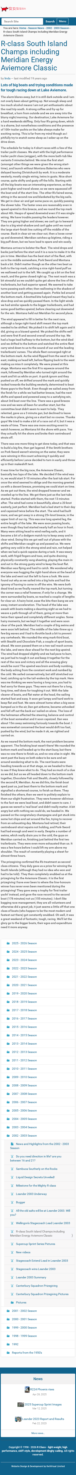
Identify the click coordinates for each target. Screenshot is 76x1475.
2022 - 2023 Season (24, 968)
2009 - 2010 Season (24, 1077)
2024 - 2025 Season (24, 951)
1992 (14, 1344)
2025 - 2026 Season (24, 943)
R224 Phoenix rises (42, 1389)
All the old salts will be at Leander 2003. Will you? (40, 1212)
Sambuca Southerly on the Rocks (36, 1168)
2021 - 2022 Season (24, 976)
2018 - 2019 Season (24, 1001)
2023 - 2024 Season (24, 960)
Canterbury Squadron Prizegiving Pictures (42, 1294)
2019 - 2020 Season (24, 993)
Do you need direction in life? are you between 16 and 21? (35, 1158)
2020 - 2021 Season (24, 985)
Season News (36, 28)
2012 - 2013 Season (24, 1052)
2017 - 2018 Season (24, 1010)
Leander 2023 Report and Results (42, 1419)
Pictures (20, 1302)
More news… (38, 1433)
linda (7, 78)
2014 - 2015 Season (24, 1035)
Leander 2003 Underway (31, 1194)
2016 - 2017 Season (24, 1018)
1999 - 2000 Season (24, 1327)
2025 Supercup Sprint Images (43, 1404)
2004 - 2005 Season (24, 1118)
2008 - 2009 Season (24, 1085)
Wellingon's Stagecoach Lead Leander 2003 (42, 1223)
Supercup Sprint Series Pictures (35, 1244)
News (38, 1379)
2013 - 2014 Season (24, 1043)
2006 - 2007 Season (24, 1102)
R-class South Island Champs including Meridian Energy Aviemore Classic (37, 1233)
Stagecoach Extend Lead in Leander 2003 (41, 1260)
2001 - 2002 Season (24, 1310)
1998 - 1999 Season (24, 1336)
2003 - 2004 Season (24, 1127)
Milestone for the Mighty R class (35, 1185)
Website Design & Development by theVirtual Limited (38, 1466)
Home (22, 28)
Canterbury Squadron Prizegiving (36, 1285)
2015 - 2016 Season (24, 1026)
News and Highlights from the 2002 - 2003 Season (39, 1146)
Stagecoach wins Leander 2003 (35, 1269)
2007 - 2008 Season (24, 1093)
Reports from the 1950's (26, 1352)
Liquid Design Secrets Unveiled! (35, 1177)
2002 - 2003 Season (57, 28)
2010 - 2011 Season (24, 1068)
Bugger (20, 1202)
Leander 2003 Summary (30, 1277)
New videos (22, 1252)
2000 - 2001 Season (24, 1319)
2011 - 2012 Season (24, 1060)
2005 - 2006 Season (24, 1110)
